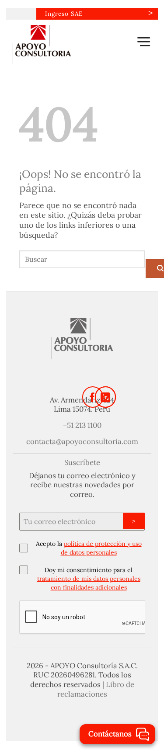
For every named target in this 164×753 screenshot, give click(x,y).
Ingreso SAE (64, 13)
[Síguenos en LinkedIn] (105, 397)
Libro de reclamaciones (95, 689)
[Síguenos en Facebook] (92, 397)
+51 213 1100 (82, 425)
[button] (143, 41)
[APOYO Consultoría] (56, 44)
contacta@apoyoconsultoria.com (82, 441)
